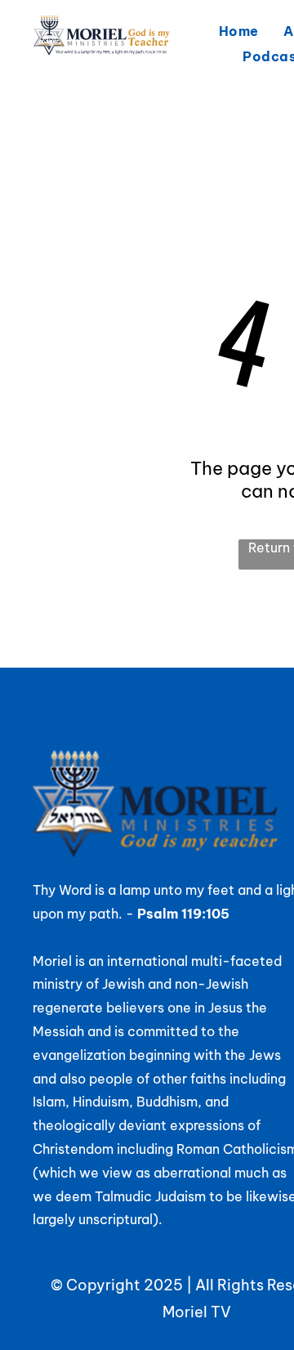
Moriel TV (197, 1312)
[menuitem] (239, 31)
